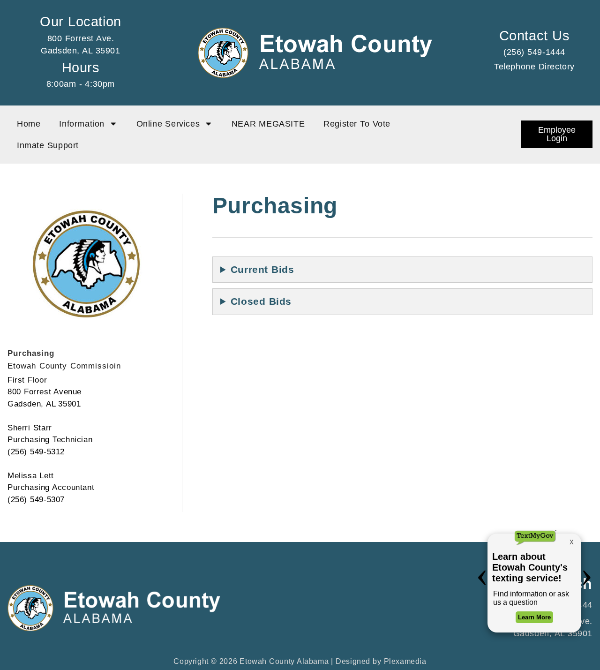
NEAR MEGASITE (268, 123)
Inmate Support (48, 145)
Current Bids (262, 269)
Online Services (168, 123)
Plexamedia (405, 661)
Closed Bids (261, 301)
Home (28, 123)
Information (82, 123)
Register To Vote (356, 123)
